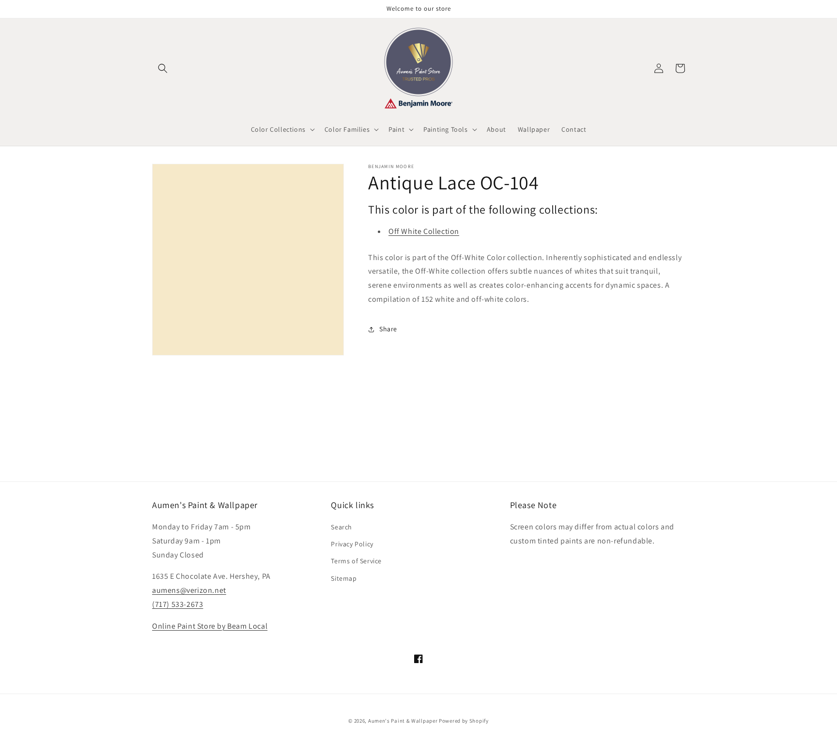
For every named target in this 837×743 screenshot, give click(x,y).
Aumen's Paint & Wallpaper (403, 720)
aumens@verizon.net (189, 590)
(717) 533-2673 (177, 604)
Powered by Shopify (464, 720)
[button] (162, 68)
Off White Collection (423, 231)
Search (341, 527)
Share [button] (388, 329)
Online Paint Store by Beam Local (209, 626)
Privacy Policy (352, 544)
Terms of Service (356, 561)
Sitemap (343, 578)
